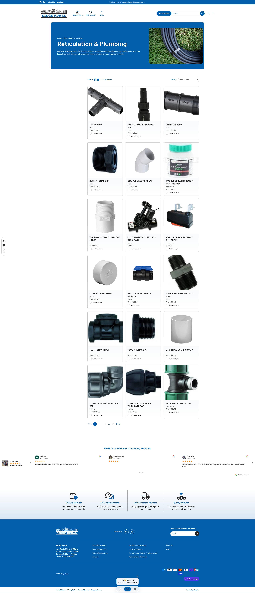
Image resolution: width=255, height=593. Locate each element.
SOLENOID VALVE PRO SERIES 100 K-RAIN (142, 238)
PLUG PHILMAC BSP (137, 350)
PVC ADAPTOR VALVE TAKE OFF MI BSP (105, 238)
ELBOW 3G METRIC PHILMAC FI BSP (104, 404)
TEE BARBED (96, 124)
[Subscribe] (197, 533)
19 (113, 424)
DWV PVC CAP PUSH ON (101, 293)
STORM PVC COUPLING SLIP (179, 350)
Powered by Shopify (192, 590)
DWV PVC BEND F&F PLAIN (140, 181)
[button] (77, 13)
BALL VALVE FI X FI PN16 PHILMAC (139, 295)
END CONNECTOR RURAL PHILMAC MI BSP (139, 404)
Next (118, 424)
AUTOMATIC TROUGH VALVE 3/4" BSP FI (179, 238)
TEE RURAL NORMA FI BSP (178, 403)
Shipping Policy (96, 590)
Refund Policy (60, 590)
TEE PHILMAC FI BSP (99, 350)
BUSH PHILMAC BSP (99, 181)
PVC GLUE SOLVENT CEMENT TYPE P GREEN (179, 182)
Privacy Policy (71, 590)
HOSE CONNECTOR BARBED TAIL (141, 126)
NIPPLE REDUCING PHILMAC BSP (179, 295)
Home (59, 38)
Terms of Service (83, 590)
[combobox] (187, 13)
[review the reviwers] (100, 456)
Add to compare (98, 133)
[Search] (202, 13)
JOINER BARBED (174, 124)
